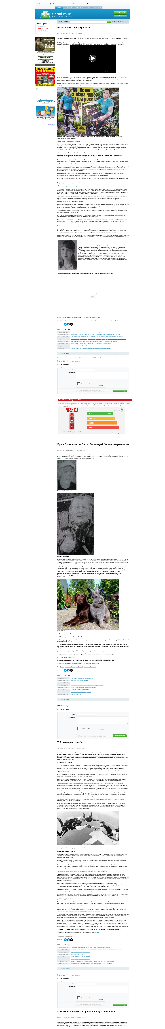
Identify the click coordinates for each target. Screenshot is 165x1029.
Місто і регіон (41, 26)
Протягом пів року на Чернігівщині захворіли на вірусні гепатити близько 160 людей (91, 348)
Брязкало (62, 936)
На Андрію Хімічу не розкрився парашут (80, 958)
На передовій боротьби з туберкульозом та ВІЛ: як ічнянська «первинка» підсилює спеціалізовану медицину (97, 336)
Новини (75, 3)
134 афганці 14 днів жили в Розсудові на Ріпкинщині (83, 687)
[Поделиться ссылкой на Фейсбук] (68, 325)
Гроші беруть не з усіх (76, 694)
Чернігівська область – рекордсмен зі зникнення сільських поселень (87, 682)
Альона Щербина (100, 321)
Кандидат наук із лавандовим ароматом (80, 952)
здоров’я (107, 321)
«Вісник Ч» (113, 321)
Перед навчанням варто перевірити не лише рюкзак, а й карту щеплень (88, 332)
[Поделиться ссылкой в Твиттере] (71, 325)
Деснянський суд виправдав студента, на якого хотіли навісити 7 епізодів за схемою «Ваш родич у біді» (96, 949)
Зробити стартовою (43, 3)
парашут (68, 936)
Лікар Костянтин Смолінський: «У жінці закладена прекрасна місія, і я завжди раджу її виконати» (94, 341)
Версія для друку (65, 353)
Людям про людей (81, 3)
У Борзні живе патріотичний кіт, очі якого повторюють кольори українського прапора (91, 947)
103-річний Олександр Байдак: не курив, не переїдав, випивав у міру (87, 685)
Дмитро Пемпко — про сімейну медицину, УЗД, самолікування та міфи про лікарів (91, 343)
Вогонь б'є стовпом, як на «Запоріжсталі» (81, 692)
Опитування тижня (43, 31)
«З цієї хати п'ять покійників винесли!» (80, 689)
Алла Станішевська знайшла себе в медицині (82, 345)
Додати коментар (75, 361)
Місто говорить (42, 30)
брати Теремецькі (72, 667)
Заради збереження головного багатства (80, 956)
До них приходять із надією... (78, 954)
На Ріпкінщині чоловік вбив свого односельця (82, 678)
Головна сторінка (68, 3)
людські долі (74, 321)
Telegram (96, 317)
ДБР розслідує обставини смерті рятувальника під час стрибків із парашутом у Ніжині (91, 963)
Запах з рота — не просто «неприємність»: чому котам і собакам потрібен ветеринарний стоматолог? (95, 334)
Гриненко (73, 936)
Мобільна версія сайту (57, 3)
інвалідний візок (90, 321)
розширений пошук (119, 21)
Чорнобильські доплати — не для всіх (80, 680)
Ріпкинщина (63, 667)
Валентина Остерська (90, 667)
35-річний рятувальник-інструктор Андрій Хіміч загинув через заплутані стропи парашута (92, 961)
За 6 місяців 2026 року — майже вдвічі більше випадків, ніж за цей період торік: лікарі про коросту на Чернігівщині (98, 339)
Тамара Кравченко (122, 321)
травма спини (81, 321)
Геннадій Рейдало (65, 321)
